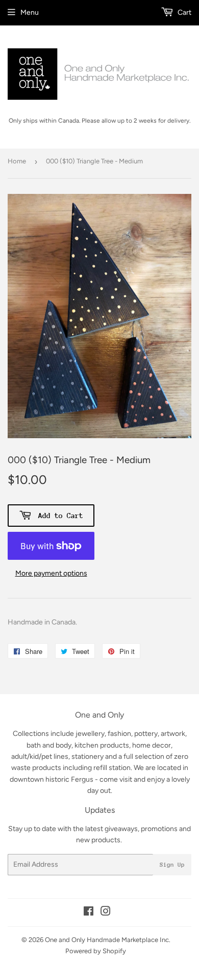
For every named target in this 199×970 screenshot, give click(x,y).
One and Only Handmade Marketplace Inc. (107, 940)
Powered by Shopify (95, 951)
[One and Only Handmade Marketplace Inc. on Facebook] (88, 912)
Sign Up (172, 864)
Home (17, 161)
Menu (29, 12)
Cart (183, 12)
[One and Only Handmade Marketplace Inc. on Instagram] (106, 912)
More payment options (51, 573)
